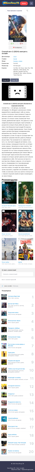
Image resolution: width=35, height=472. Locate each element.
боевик (15, 61)
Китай (15, 59)
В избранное (18, 47)
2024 (14, 56)
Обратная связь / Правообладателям (22, 469)
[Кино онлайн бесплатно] (11, 3)
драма (20, 61)
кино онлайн (8, 286)
